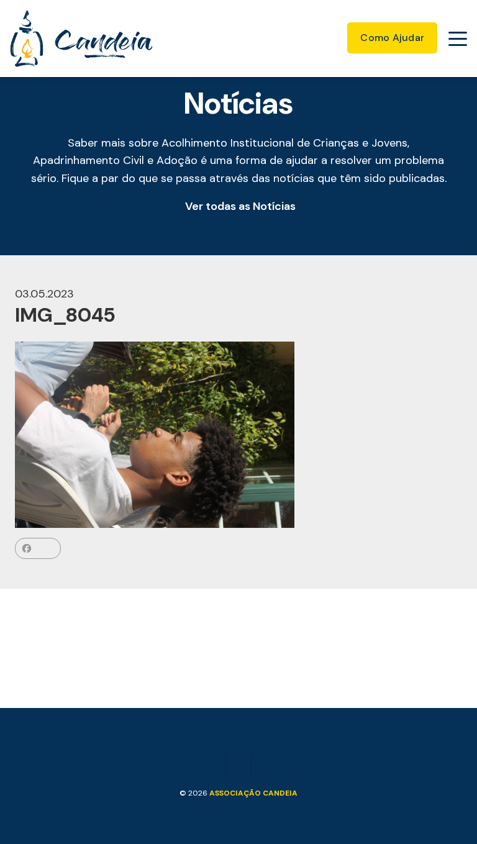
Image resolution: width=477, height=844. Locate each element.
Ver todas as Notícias (240, 206)
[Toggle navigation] (457, 38)
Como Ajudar (392, 37)
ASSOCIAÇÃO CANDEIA (253, 793)
